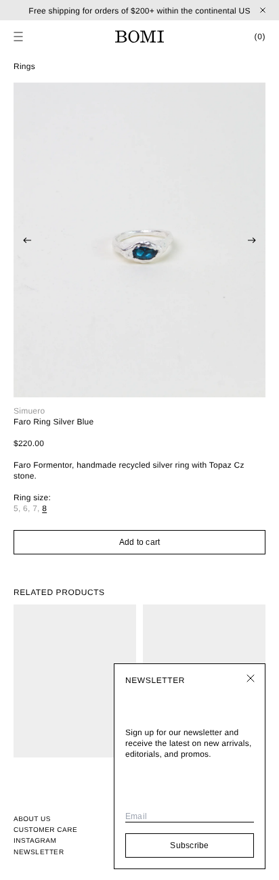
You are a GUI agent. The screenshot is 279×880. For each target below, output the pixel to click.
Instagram (35, 841)
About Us (32, 819)
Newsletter (39, 852)
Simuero (29, 411)
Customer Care (45, 830)
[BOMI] (139, 36)
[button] (18, 36)
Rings (24, 66)
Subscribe (189, 845)
